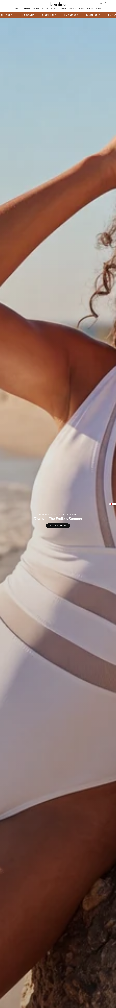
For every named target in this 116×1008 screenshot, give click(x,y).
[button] (101, 3)
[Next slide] (108, 522)
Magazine (98, 8)
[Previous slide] (8, 522)
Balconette (54, 8)
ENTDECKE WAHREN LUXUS (58, 828)
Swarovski (36, 8)
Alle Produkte (26, 8)
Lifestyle (90, 8)
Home (16, 8)
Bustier (63, 8)
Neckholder (72, 8)
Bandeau (45, 8)
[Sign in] (105, 3)
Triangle (82, 8)
